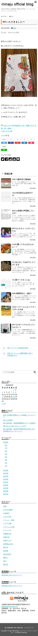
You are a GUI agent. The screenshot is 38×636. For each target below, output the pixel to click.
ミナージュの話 (8, 527)
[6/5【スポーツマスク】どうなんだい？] (6, 328)
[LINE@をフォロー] (18, 159)
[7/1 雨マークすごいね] (6, 284)
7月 (6, 448)
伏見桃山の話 (8, 544)
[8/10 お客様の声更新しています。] (6, 214)
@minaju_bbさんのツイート (12, 586)
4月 (6, 457)
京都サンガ (7, 540)
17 (3, 397)
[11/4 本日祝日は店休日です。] (6, 197)
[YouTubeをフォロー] (14, 159)
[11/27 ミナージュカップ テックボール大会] (6, 311)
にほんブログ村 (6, 131)
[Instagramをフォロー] (10, 159)
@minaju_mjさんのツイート (12, 575)
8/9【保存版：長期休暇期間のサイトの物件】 (19, 423)
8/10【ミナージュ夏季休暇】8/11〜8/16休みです (20, 354)
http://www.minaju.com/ (10, 606)
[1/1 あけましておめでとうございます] (6, 266)
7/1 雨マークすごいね (21, 280)
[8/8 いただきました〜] (24, 143)
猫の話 (5, 564)
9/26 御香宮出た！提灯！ (22, 293)
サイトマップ (29, 627)
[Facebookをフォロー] (6, 159)
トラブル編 (7, 523)
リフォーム (7, 530)
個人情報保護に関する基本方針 (14, 627)
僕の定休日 (7, 554)
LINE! (4, 146)
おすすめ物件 (8, 510)
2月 (6, 463)
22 (14, 397)
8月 (6, 445)
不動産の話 (7, 534)
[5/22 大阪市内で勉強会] (6, 183)
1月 (6, 466)
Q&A (5, 506)
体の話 (5, 547)
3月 (6, 460)
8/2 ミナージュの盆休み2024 (17, 348)
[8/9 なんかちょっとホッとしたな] (6, 232)
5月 (6, 454)
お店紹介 (6, 513)
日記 (14, 28)
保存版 (5, 551)
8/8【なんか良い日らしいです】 (14, 426)
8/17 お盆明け (8, 420)
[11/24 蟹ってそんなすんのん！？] (6, 248)
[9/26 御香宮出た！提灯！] (6, 297)
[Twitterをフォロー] (2, 159)
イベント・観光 (8, 520)
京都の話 (6, 537)
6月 (6, 451)
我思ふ (5, 557)
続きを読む (33, 188)
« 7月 (4, 403)
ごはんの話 (7, 516)
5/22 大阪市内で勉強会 (21, 179)
